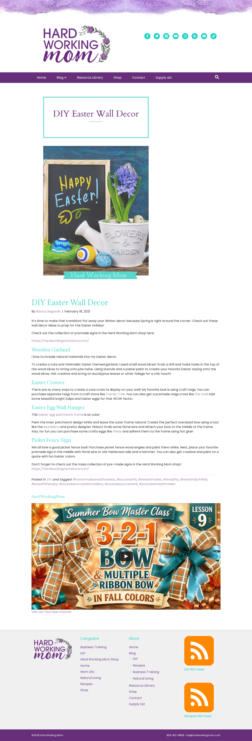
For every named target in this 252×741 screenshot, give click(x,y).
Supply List (164, 77)
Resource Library (90, 77)
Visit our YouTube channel (51, 612)
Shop (117, 77)
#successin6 (126, 479)
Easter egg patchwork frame (60, 414)
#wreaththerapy (44, 484)
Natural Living (90, 678)
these (117, 431)
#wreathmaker (150, 479)
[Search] (216, 77)
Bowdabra (51, 427)
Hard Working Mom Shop (99, 659)
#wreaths (170, 479)
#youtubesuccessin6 (121, 484)
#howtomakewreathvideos (94, 479)
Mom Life (87, 671)
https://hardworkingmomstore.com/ (60, 340)
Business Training (93, 647)
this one (201, 394)
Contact (138, 77)
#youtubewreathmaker (157, 484)
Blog (60, 77)
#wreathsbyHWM (193, 479)
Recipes (86, 684)
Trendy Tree (115, 394)
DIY (49, 479)
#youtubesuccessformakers (81, 484)
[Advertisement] (126, 711)
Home (41, 77)
